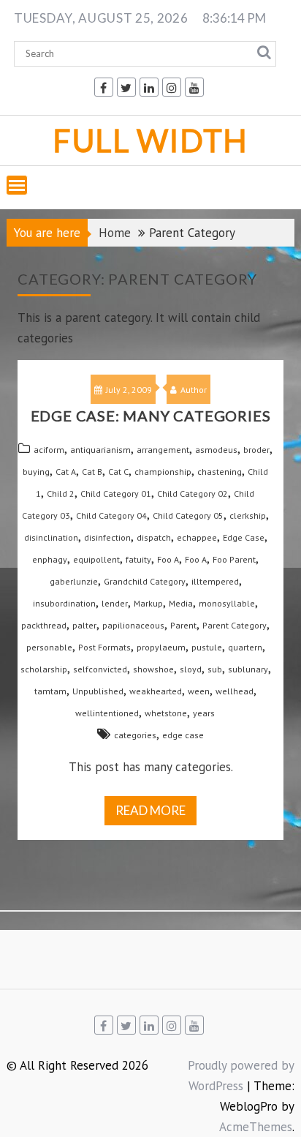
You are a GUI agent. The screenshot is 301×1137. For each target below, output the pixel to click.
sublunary (248, 669)
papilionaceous (133, 625)
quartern (245, 647)
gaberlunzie (74, 581)
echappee (197, 537)
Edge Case (243, 537)
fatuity (138, 559)
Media (181, 603)
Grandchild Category (145, 581)
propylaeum (161, 647)
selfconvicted (100, 669)
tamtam (50, 691)
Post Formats (104, 647)
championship (162, 471)
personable (49, 647)
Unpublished (97, 691)
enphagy (49, 559)
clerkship (247, 515)
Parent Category (234, 625)
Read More (150, 810)
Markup (148, 603)
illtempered (215, 581)
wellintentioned (107, 713)
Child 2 (61, 493)
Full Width (150, 140)
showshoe (153, 669)
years (204, 713)
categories (135, 734)
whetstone (166, 713)
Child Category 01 (115, 493)
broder (256, 449)
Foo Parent (234, 559)
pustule (206, 647)
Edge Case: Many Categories (151, 415)
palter (84, 625)
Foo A (168, 559)
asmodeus (216, 449)
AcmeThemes (255, 1127)
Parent (183, 625)
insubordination (64, 603)
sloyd (191, 669)
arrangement (163, 449)
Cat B (92, 471)
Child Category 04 (111, 515)
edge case (183, 734)
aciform (49, 449)
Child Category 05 (188, 515)
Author (193, 389)
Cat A (66, 471)
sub (214, 669)
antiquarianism (100, 449)
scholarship (43, 669)
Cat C (118, 471)
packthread (43, 625)
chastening (219, 471)
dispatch (154, 537)
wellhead (235, 691)
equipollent (96, 559)
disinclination (51, 537)
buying (36, 471)
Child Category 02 (192, 493)
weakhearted (155, 691)
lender (115, 603)
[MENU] (17, 185)
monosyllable (227, 603)
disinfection (107, 537)
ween (199, 691)
